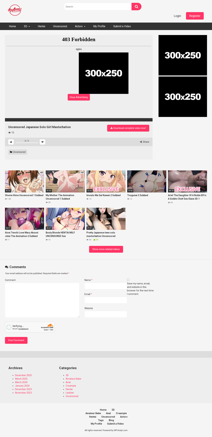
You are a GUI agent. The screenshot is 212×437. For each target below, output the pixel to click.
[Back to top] (200, 427)
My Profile (99, 26)
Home (12, 26)
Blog (111, 420)
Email (88, 294)
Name (88, 280)
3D (25, 26)
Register (194, 16)
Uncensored (60, 26)
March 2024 (21, 382)
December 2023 (23, 389)
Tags (101, 420)
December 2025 (23, 375)
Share (145, 142)
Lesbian (70, 392)
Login (177, 16)
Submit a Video (122, 26)
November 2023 (23, 392)
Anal (68, 382)
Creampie (71, 385)
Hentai (41, 26)
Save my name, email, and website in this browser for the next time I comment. (140, 288)
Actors (79, 26)
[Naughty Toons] (15, 10)
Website (88, 308)
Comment (10, 280)
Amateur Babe (73, 378)
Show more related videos (106, 249)
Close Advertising (79, 97)
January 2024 (22, 385)
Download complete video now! (129, 128)
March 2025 (21, 378)
